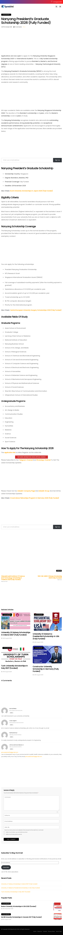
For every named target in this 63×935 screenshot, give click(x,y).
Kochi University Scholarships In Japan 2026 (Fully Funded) (31, 191)
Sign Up (57, 160)
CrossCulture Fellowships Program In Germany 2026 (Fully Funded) (34, 498)
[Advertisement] (31, 42)
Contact (45, 931)
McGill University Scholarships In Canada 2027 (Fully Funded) (21, 917)
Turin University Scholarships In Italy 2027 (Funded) (14, 666)
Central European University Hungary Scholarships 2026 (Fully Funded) (36, 310)
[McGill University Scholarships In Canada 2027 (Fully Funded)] (58, 917)
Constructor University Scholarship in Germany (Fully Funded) (46, 669)
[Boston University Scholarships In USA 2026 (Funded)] (58, 907)
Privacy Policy (51, 931)
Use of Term (59, 931)
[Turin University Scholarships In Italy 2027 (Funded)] (15, 654)
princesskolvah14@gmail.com (9, 752)
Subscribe (6, 867)
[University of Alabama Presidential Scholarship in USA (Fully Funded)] (47, 621)
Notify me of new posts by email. (14, 834)
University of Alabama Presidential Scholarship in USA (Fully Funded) (46, 636)
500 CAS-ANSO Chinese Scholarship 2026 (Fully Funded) (50, 577)
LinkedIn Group (44, 491)
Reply (11, 712)
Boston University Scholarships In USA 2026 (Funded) (18, 906)
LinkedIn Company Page (26, 491)
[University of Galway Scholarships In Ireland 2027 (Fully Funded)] (15, 620)
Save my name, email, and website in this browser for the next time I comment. (24, 830)
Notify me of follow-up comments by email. (17, 832)
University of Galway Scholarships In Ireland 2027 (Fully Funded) (15, 633)
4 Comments (18, 27)
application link (9, 452)
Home (34, 931)
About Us (39, 931)
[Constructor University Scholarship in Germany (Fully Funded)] (47, 654)
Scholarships (6, 14)
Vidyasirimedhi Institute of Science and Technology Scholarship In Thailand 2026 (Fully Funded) (13, 578)
